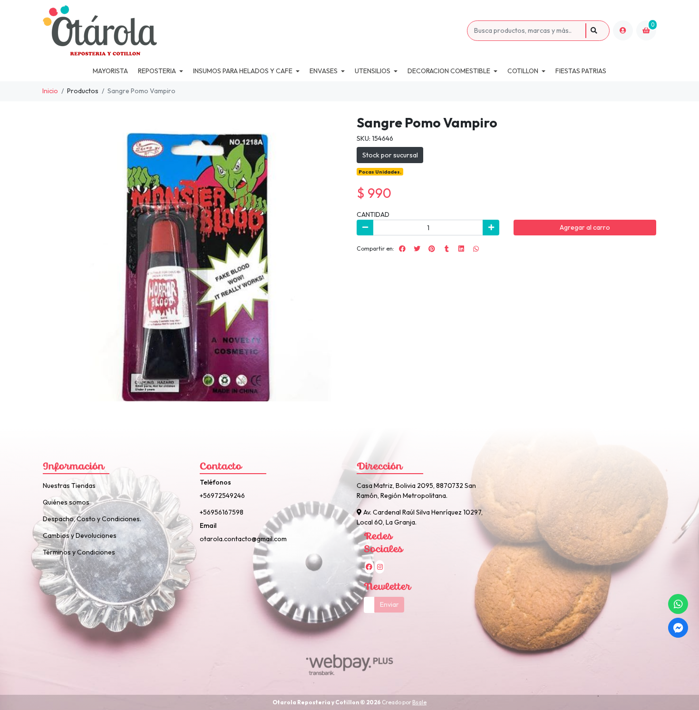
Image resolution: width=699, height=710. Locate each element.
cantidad (373, 214)
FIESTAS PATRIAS (580, 71)
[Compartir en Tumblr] (446, 248)
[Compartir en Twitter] (417, 248)
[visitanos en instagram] (379, 567)
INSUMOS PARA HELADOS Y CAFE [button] (242, 71)
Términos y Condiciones (79, 552)
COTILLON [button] (522, 71)
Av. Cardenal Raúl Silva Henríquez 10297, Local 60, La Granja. (420, 517)
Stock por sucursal (390, 155)
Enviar (389, 604)
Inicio (50, 91)
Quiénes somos (66, 502)
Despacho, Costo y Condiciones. (92, 519)
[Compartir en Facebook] (402, 248)
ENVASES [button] (324, 71)
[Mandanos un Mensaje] (678, 628)
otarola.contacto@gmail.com (243, 539)
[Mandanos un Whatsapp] (678, 604)
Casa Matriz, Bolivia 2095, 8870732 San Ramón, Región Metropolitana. (416, 490)
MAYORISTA (110, 71)
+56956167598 (221, 512)
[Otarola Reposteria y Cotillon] (253, 30)
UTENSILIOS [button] (372, 71)
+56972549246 (222, 495)
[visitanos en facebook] (369, 567)
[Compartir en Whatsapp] (476, 248)
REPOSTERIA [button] (157, 71)
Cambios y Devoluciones (79, 535)
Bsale (419, 702)
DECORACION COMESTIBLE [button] (449, 71)
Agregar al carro (585, 227)
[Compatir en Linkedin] (461, 248)
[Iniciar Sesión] (623, 30)
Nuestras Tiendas (69, 485)
